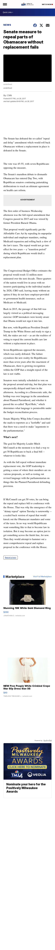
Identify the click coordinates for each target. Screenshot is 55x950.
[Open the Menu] (4, 4)
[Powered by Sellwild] (47, 741)
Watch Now (47, 4)
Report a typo (10, 557)
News (7, 24)
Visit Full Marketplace (42, 577)
